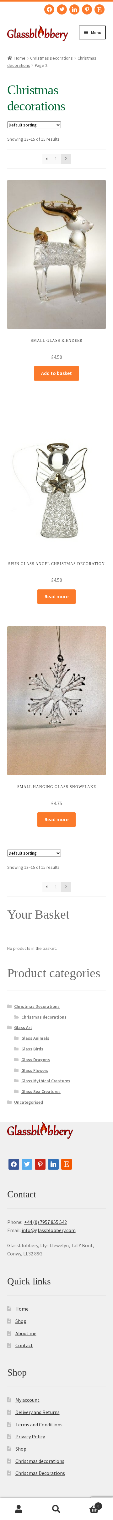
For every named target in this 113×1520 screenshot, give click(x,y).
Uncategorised (28, 1102)
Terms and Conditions (38, 1424)
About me (25, 1333)
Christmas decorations (44, 1017)
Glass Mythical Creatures (45, 1081)
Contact (24, 1345)
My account (27, 1400)
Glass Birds (32, 1049)
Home (19, 58)
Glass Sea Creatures (41, 1091)
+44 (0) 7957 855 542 (45, 1222)
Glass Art (23, 1027)
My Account (19, 1509)
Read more (56, 596)
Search (56, 1509)
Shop (20, 1321)
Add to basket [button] (56, 373)
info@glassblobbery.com (49, 1230)
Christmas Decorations (51, 58)
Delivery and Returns (37, 1412)
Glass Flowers (34, 1070)
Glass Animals (35, 1038)
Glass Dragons (35, 1059)
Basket (87, 1503)
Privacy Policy (30, 1436)
